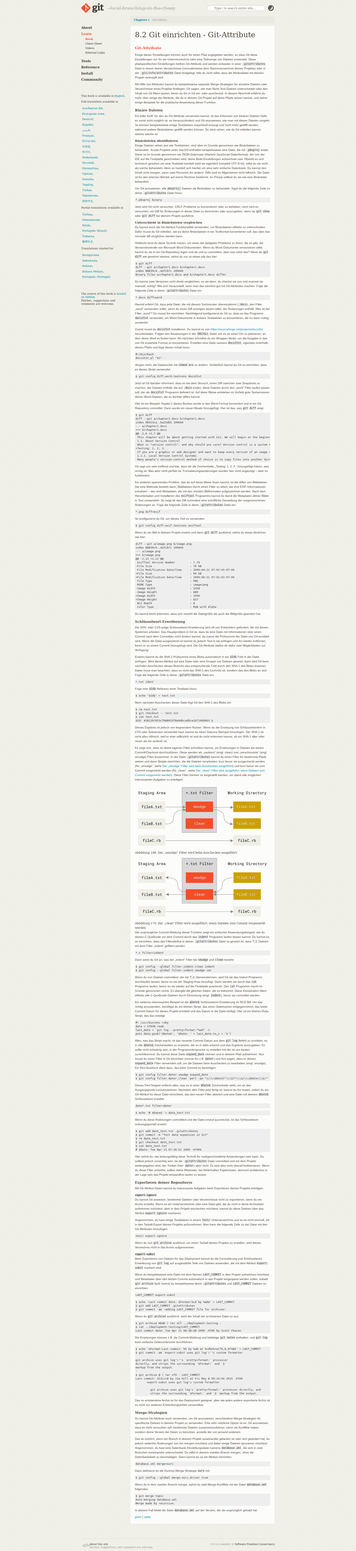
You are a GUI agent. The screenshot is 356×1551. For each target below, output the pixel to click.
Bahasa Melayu (92, 271)
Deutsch (87, 119)
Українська (90, 195)
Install (87, 73)
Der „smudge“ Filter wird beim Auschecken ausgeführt (197, 766)
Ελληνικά (88, 140)
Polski (86, 225)
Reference (90, 67)
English (119, 95)
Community (92, 80)
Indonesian (89, 260)
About (86, 28)
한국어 (86, 151)
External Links (95, 52)
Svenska (88, 179)
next (147, 1517)
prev (138, 1517)
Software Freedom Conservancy (255, 1544)
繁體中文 (87, 241)
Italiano (87, 265)
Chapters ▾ (142, 19)
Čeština (87, 214)
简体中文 (87, 201)
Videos (89, 48)
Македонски (91, 219)
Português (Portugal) (96, 276)
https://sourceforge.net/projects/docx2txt (237, 329)
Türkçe (87, 190)
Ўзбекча (88, 236)
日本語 (86, 146)
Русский (88, 162)
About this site (98, 1544)
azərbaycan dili (92, 108)
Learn (86, 34)
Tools (86, 61)
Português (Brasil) (94, 230)
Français (88, 135)
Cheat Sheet (93, 43)
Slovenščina (90, 168)
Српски (87, 173)
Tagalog (87, 184)
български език (93, 113)
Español (87, 124)
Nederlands (90, 157)
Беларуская (90, 255)
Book (89, 39)
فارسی (86, 130)
